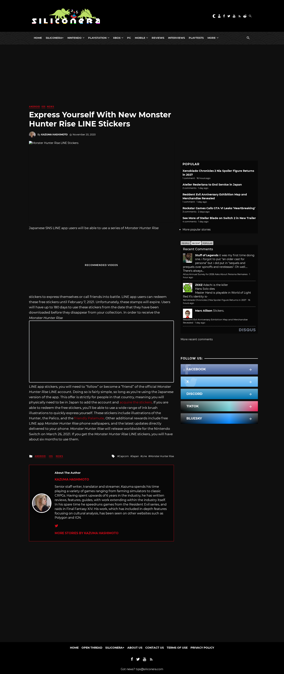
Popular (207, 243)
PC (129, 37)
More (211, 37)
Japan (135, 456)
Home (38, 37)
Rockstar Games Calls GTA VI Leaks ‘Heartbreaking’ (219, 208)
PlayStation (97, 37)
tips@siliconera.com (149, 669)
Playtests (196, 37)
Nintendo (74, 37)
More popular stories (197, 229)
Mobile (140, 37)
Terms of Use (177, 647)
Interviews (176, 37)
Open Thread (92, 647)
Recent (196, 243)
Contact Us (154, 647)
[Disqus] (101, 589)
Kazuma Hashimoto (54, 134)
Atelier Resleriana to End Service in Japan (212, 184)
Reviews (158, 37)
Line (144, 456)
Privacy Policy (202, 647)
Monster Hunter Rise (162, 456)
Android (34, 106)
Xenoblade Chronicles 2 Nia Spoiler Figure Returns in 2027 (214, 300)
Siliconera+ (55, 37)
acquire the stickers (136, 402)
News (50, 106)
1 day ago (200, 322)
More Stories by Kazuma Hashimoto (86, 533)
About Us (134, 647)
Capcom (124, 456)
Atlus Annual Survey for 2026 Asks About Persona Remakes (215, 274)
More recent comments (197, 339)
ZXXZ (198, 285)
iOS (43, 106)
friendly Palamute (89, 418)
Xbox (117, 37)
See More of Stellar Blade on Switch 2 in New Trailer (219, 218)
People (186, 243)
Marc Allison (203, 310)
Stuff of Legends (206, 255)
